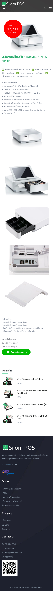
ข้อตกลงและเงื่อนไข (10, 505)
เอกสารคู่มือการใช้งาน (12, 489)
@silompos (9, 548)
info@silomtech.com (13, 552)
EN (45, 7)
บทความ (5, 525)
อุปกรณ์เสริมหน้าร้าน (11, 497)
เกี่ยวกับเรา (6, 520)
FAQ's (4, 493)
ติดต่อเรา (6, 529)
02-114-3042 (10, 544)
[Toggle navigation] (4, 7)
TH (50, 7)
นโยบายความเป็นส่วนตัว (12, 501)
